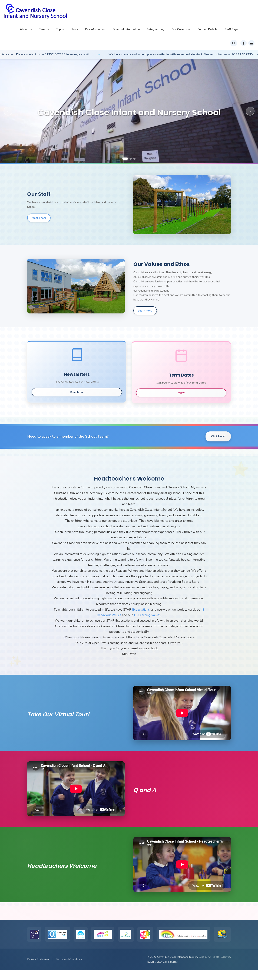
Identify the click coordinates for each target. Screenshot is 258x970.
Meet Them (39, 218)
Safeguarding (155, 29)
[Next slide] (250, 111)
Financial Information (126, 29)
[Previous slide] (8, 111)
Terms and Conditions (69, 959)
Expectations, (141, 609)
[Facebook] (243, 43)
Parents (44, 29)
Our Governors (180, 29)
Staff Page (231, 29)
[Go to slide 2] (127, 159)
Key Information (95, 29)
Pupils (60, 29)
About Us (26, 29)
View (181, 392)
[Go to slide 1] (124, 159)
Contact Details (207, 29)
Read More (77, 392)
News (74, 29)
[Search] (233, 43)
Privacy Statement (38, 959)
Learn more (145, 310)
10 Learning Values (147, 615)
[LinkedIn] (251, 43)
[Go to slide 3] (133, 159)
